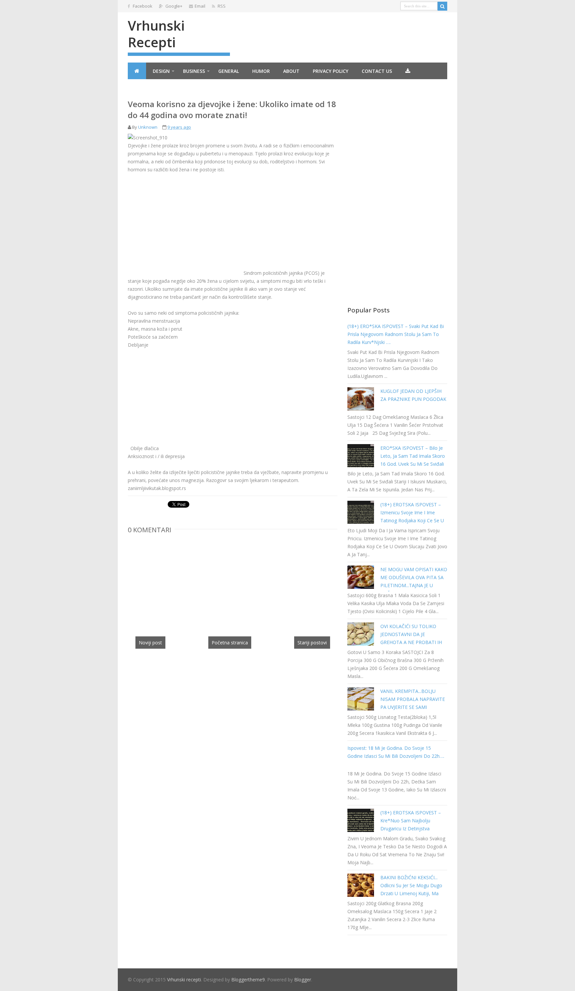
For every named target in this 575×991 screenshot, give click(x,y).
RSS (221, 6)
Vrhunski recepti (156, 33)
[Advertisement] (184, 228)
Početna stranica (230, 642)
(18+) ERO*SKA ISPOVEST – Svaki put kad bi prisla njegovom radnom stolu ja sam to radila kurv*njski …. (395, 334)
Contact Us (377, 71)
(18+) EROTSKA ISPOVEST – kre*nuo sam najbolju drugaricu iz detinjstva (410, 820)
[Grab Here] (408, 71)
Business (194, 71)
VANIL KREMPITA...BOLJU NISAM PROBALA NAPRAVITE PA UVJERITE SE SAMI (412, 699)
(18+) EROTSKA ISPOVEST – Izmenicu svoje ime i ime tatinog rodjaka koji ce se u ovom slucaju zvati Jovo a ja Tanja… (412, 520)
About (291, 71)
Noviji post (150, 642)
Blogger (302, 979)
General (228, 71)
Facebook (142, 6)
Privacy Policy (330, 71)
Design (161, 71)
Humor (261, 71)
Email (200, 6)
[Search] (442, 6)
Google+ (173, 6)
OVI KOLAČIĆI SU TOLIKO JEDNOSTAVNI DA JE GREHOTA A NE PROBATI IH (411, 634)
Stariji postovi (312, 642)
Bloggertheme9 (248, 979)
